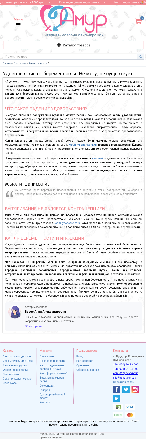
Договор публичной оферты (52, 396)
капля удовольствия (67, 223)
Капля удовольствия (83, 144)
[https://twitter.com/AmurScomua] (126, 389)
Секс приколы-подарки (17, 378)
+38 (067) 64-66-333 (125, 373)
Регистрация (84, 361)
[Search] (140, 56)
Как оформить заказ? (54, 373)
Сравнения (83, 365)
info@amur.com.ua (124, 377)
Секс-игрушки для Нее (17, 356)
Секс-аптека (11, 374)
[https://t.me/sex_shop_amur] (116, 398)
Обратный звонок (87, 370)
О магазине (47, 356)
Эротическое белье (15, 370)
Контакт (45, 402)
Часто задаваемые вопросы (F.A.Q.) (52, 367)
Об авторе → (33, 326)
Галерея (45, 390)
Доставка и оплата (52, 361)
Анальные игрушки (15, 365)
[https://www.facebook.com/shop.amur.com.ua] (116, 389)
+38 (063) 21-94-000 (125, 369)
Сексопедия (47, 385)
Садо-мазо (10, 383)
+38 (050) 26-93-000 (125, 364)
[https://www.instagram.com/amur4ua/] (135, 389)
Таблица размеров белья (52, 379)
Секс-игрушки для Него (18, 361)
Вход (79, 356)
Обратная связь (123, 382)
